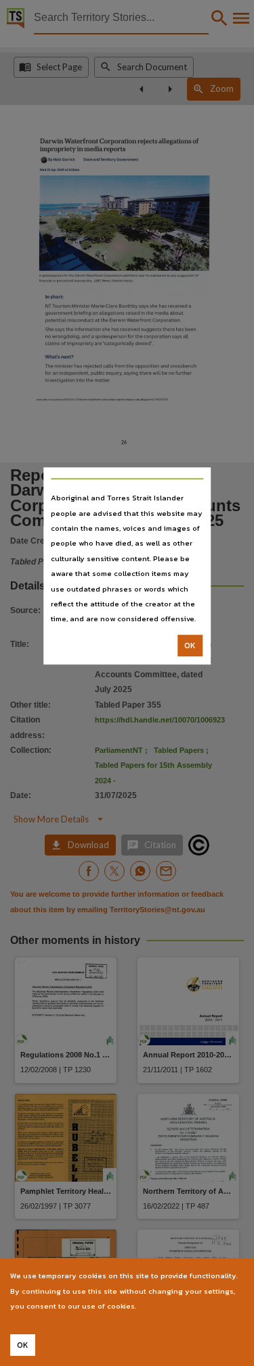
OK (190, 645)
